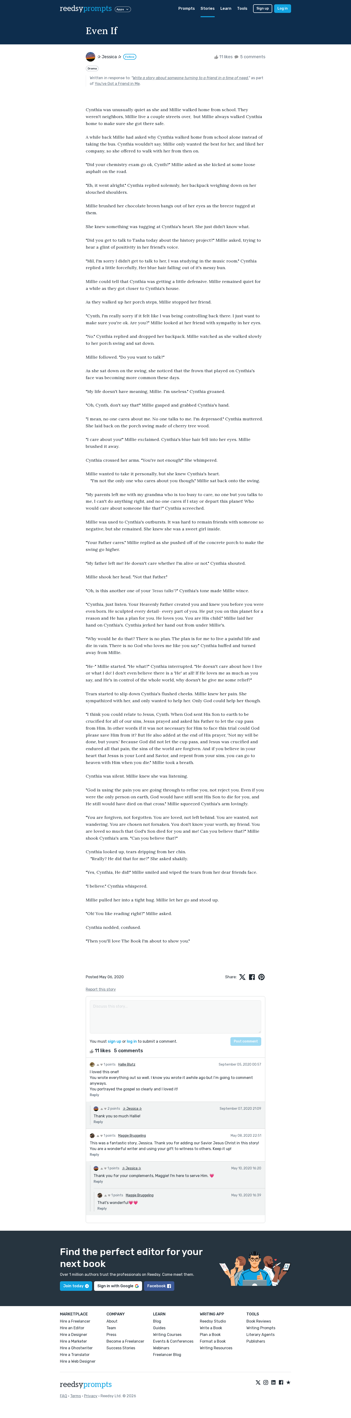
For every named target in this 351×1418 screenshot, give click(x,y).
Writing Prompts (260, 1328)
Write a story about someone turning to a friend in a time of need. (191, 78)
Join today (73, 1286)
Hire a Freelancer (75, 1321)
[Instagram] (266, 1383)
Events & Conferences (173, 1341)
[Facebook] (281, 1383)
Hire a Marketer (73, 1341)
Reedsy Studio (213, 1321)
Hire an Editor (72, 1328)
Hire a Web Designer (78, 1361)
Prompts (186, 8)
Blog (157, 1321)
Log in (282, 8)
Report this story (101, 989)
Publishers (255, 1341)
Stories (208, 8)
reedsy (86, 8)
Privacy (90, 1396)
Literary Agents (260, 1334)
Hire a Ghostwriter (76, 1348)
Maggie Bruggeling (132, 1136)
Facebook (156, 1286)
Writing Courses (167, 1334)
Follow (129, 56)
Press (111, 1334)
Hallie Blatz (126, 1064)
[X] (258, 1383)
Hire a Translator (75, 1354)
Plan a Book (210, 1334)
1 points (109, 1064)
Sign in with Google (115, 1286)
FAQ (63, 1396)
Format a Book (213, 1341)
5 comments (252, 56)
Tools (242, 8)
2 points (113, 1109)
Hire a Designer (73, 1334)
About (111, 1321)
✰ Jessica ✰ (132, 1109)
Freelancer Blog (167, 1354)
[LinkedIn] (273, 1383)
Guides (159, 1328)
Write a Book (211, 1328)
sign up (114, 1041)
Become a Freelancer (125, 1341)
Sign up (262, 8)
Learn (225, 8)
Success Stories (120, 1348)
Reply (94, 1095)
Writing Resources (216, 1348)
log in (132, 1041)
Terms (75, 1396)
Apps (120, 9)
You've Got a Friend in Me (117, 83)
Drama (92, 68)
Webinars (161, 1348)
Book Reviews (258, 1321)
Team (111, 1328)
